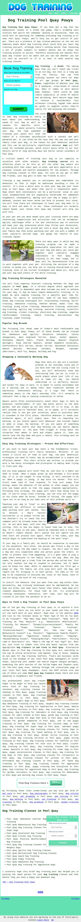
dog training (64, 36)
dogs (37, 92)
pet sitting (61, 796)
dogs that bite (38, 718)
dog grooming (36, 802)
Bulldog (42, 352)
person (27, 874)
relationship (51, 301)
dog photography (39, 794)
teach (62, 69)
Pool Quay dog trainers (41, 673)
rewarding (68, 418)
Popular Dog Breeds (14, 323)
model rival (66, 304)
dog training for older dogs (53, 749)
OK (52, 920)
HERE (76, 613)
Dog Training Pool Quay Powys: (20, 27)
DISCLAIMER (74, 13)
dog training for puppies (60, 709)
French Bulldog (45, 340)
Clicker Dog (24, 836)
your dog (60, 203)
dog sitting (72, 794)
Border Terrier (44, 346)
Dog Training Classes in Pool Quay (30, 811)
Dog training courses (55, 161)
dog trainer (15, 56)
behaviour (7, 183)
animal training (70, 802)
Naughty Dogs (14, 848)
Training (7, 181)
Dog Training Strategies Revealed (24, 278)
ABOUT (56, 13)
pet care (7, 794)
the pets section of (25, 665)
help (71, 270)
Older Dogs (12, 830)
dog (45, 404)
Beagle (32, 352)
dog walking (16, 799)
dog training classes (14, 173)
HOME (50, 13)
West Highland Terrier (32, 337)
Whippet (60, 349)
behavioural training (58, 292)
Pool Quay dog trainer (48, 209)
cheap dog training (21, 738)
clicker (23, 312)
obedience (20, 304)
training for (38, 295)
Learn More (43, 920)
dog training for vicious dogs (50, 724)
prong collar (21, 307)
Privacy (76, 899)
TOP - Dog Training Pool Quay (18, 882)
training (39, 78)
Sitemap (5, 899)
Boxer (53, 337)
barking (37, 391)
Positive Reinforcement (33, 839)
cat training (49, 799)
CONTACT (64, 13)
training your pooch (14, 134)
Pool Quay (22, 287)
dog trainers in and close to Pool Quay (40, 647)
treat (14, 142)
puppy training (41, 767)
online (18, 653)
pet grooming (27, 796)
